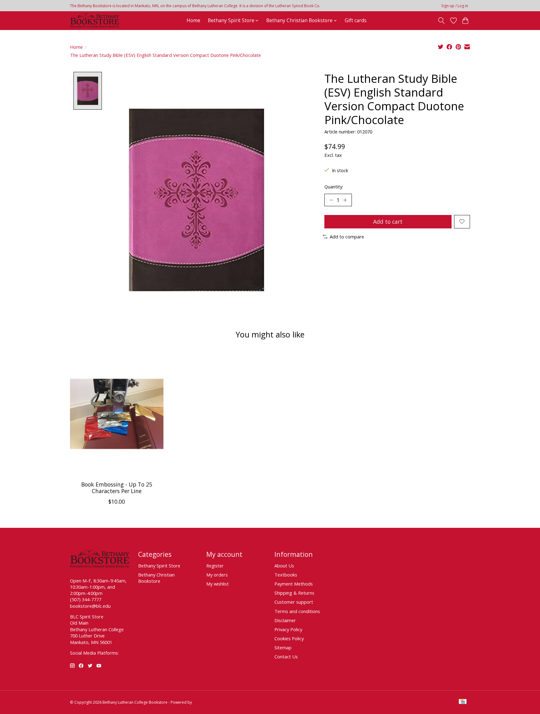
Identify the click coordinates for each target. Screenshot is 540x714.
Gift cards (356, 20)
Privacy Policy (288, 629)
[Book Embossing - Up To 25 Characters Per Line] (116, 414)
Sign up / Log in (454, 5)
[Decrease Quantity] (331, 200)
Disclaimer (285, 620)
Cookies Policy (289, 638)
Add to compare (347, 236)
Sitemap (283, 647)
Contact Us (286, 656)
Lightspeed (202, 702)
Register (215, 565)
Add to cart (387, 221)
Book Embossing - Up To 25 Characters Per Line (116, 488)
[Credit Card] (463, 702)
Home (193, 20)
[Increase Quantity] (345, 200)
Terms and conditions (297, 611)
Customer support (293, 602)
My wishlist (217, 584)
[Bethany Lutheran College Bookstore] (94, 20)
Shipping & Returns (294, 593)
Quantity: (333, 186)
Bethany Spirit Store (159, 565)
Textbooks (285, 575)
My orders (217, 575)
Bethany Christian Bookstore (156, 578)
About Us (284, 565)
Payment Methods (293, 584)
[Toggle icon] (441, 20)
